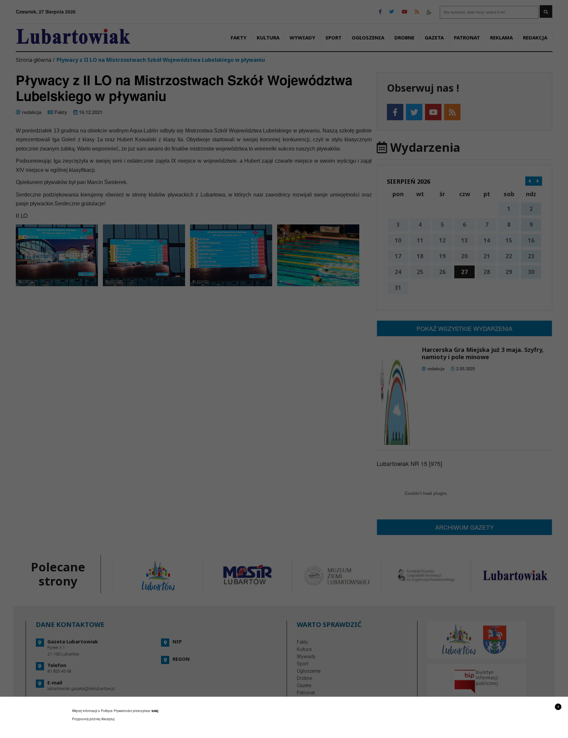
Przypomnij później (86, 719)
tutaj (155, 710)
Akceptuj (107, 719)
